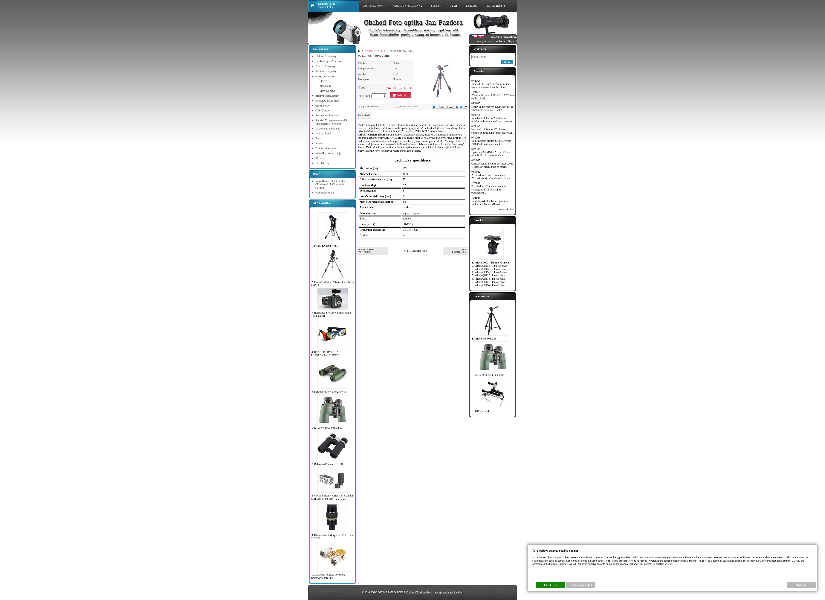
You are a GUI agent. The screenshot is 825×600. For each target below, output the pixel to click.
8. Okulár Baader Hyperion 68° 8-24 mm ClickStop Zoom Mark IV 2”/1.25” (332, 497)
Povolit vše (550, 585)
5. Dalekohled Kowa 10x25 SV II (329, 391)
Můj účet (512, 41)
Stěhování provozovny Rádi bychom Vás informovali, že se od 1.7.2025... (492, 108)
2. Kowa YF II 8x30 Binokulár (488, 374)
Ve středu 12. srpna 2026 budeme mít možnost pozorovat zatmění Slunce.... (490, 85)
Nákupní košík (326, 3)
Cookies (410, 592)
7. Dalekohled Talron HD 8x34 (327, 464)
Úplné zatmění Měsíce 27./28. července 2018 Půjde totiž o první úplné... (491, 142)
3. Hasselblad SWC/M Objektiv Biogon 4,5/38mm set (331, 314)
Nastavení (801, 585)
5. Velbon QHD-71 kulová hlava (488, 275)
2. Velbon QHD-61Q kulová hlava (489, 265)
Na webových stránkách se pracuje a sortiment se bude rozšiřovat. (489, 202)
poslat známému (371, 106)
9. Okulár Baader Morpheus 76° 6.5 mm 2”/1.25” (332, 537)
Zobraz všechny (506, 209)
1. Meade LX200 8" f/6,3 (325, 245)
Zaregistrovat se (485, 41)
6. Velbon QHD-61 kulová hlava (488, 278)
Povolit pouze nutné (580, 585)
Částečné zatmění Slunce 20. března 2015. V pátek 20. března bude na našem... (492, 165)
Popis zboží (364, 115)
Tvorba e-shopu (424, 592)
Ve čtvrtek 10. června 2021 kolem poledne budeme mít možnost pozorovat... (492, 131)
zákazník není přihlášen (503, 36)
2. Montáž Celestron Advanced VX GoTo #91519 (332, 284)
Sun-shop (458, 592)
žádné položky (325, 7)
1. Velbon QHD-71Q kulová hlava (490, 262)
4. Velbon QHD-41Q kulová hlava (489, 272)
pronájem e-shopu (443, 592)
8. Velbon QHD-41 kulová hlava (488, 285)
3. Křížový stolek (480, 411)
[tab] (364, 115)
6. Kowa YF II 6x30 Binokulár (327, 427)
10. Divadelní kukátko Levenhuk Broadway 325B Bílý (328, 576)
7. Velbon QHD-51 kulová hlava (488, 281)
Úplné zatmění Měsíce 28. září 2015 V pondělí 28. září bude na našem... (490, 154)
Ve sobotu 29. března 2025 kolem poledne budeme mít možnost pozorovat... (492, 120)
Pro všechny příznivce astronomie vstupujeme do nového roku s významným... (488, 189)
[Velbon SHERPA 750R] (441, 79)
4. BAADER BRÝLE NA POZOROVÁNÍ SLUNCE (325, 354)
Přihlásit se (500, 41)
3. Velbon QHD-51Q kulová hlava (489, 269)
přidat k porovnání (409, 106)
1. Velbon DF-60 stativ (484, 338)
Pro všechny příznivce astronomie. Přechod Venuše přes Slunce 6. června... (491, 177)
